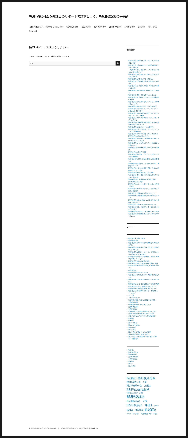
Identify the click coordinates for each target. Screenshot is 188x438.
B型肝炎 (131, 350)
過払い (130, 364)
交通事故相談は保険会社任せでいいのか (141, 314)
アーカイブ (131, 293)
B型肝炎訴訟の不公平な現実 (137, 152)
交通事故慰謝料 (115, 27)
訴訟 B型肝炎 (141, 413)
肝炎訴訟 (141, 27)
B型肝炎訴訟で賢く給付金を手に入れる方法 (142, 95)
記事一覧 (131, 320)
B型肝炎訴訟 (86, 27)
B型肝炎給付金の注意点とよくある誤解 (140, 173)
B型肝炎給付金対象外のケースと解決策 (140, 127)
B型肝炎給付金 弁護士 (139, 385)
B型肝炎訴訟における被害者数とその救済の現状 (143, 284)
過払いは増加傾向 (134, 325)
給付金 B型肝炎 (135, 410)
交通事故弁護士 (100, 27)
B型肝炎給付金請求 (138, 389)
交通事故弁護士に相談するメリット (139, 304)
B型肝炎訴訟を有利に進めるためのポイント (142, 205)
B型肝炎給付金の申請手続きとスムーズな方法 (143, 134)
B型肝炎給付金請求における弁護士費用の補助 (143, 263)
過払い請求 (33, 31)
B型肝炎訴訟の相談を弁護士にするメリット (142, 288)
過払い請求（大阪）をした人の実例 (139, 332)
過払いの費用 (132, 323)
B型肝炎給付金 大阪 (137, 382)
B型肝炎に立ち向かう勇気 (136, 238)
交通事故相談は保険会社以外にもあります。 (142, 311)
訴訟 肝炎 (153, 414)
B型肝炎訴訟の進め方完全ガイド (138, 136)
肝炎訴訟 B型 (131, 414)
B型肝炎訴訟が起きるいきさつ (138, 272)
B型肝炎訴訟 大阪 (137, 401)
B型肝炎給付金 (72, 27)
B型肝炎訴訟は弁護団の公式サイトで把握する (143, 291)
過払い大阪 (152, 27)
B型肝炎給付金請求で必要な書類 (138, 261)
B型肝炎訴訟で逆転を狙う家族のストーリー (142, 193)
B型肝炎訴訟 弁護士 (140, 405)
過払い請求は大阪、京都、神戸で (139, 334)
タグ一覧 (131, 295)
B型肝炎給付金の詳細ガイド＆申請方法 (140, 79)
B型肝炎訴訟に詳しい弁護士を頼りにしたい (46, 27)
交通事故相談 (129, 27)
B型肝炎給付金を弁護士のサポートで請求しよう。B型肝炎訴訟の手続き (79, 16)
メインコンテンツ (134, 298)
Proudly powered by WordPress (87, 428)
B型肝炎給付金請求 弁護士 (135, 393)
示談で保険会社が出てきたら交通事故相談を (142, 316)
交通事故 (156, 405)
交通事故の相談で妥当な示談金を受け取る (141, 300)
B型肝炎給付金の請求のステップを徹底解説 (142, 106)
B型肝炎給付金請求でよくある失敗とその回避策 (143, 211)
